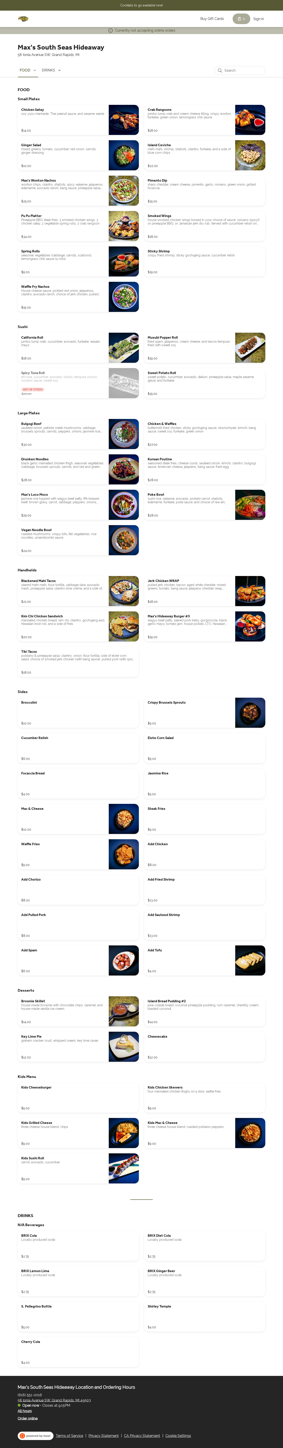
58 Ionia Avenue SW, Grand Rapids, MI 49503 (54, 1400)
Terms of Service (69, 1436)
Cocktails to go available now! (141, 5)
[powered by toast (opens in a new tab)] (36, 1435)
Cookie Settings (178, 1436)
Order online (28, 1418)
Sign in (258, 19)
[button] (28, 70)
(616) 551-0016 (30, 1395)
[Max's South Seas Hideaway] (23, 18)
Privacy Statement (103, 1436)
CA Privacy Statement (142, 1436)
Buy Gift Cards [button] (212, 19)
